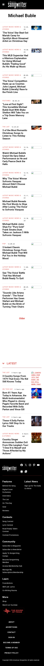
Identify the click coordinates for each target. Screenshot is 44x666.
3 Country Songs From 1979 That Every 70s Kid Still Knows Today (15, 379)
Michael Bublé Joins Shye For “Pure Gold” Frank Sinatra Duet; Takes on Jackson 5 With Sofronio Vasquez (15, 230)
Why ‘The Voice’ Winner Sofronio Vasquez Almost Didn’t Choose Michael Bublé (14, 182)
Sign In (11, 637)
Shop (4, 601)
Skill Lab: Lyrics (8, 587)
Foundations (7, 583)
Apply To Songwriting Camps (10, 554)
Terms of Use (11, 648)
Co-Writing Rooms (9, 590)
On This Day (7, 389)
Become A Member (11, 643)
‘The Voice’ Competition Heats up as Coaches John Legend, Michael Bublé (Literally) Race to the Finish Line (14, 87)
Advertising (11, 627)
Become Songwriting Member (10, 561)
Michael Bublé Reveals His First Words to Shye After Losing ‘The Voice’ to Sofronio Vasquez (14, 205)
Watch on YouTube (9, 605)
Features (6, 101)
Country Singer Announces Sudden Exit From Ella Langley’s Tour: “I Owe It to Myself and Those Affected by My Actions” (15, 446)
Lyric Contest (7, 525)
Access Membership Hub (12, 566)
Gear (4, 507)
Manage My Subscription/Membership (12, 571)
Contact (11, 632)
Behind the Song (9, 486)
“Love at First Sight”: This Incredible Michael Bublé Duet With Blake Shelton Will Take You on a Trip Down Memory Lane (15, 111)
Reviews (5, 511)
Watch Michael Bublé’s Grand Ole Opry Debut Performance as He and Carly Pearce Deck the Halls (14, 159)
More (5, 597)
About (11, 622)
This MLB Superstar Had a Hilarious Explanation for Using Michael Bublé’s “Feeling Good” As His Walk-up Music (15, 61)
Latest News (31, 481)
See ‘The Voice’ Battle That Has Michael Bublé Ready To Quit (13, 275)
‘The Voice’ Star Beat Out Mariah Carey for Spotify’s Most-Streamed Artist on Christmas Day (15, 36)
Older (22, 318)
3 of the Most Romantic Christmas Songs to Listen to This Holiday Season (14, 134)
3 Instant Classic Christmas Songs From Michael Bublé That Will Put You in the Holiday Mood (14, 253)
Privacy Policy (12, 653)
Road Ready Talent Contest (9, 530)
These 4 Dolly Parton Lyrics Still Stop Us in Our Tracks (13, 423)
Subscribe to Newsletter (12, 549)
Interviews (6, 496)
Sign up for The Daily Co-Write (32, 487)
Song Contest (7, 521)
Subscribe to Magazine (11, 546)
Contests (7, 517)
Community (8, 541)
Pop (4, 244)
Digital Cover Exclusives (7, 490)
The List (6, 127)
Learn (5, 578)
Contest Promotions (10, 535)
